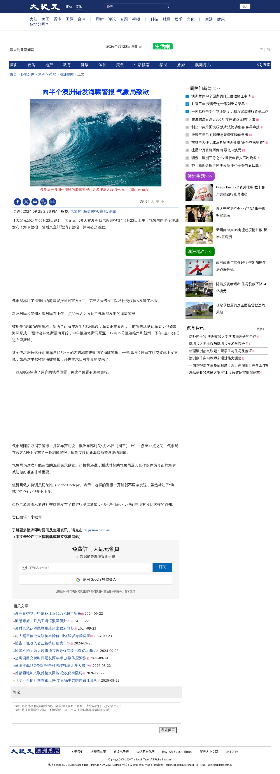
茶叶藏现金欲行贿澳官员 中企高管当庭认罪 (225, 165)
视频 (136, 19)
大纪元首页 (99, 751)
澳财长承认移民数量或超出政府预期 (44, 628)
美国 (45, 19)
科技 (154, 19)
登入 (245, 6)
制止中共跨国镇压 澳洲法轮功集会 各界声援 (226, 127)
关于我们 (77, 751)
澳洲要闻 (67, 74)
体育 (102, 64)
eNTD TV (232, 751)
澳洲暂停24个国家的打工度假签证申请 (221, 96)
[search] (138, 7)
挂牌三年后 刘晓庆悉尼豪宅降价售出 (220, 135)
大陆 (33, 19)
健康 (221, 19)
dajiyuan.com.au (97, 530)
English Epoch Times (177, 751)
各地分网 (37, 24)
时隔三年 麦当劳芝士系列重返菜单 (218, 104)
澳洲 (41, 74)
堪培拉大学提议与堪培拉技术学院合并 (218, 344)
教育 (67, 64)
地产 (49, 64)
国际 (70, 19)
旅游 (181, 64)
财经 (166, 19)
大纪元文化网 (146, 751)
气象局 (75, 211)
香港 (57, 19)
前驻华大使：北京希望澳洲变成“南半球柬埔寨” (228, 142)
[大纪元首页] (45, 6)
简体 (78, 6)
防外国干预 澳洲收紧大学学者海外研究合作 (222, 336)
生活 (209, 19)
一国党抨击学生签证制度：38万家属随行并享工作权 (232, 111)
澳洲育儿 (203, 64)
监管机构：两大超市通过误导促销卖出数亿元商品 (56, 651)
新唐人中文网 (209, 751)
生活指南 (142, 64)
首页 (14, 64)
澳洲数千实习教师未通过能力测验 (215, 358)
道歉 (103, 211)
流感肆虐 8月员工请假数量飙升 (41, 621)
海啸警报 (90, 211)
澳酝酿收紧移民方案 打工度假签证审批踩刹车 (224, 372)
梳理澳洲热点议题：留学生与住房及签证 (220, 351)
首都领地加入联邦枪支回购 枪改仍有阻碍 (49, 673)
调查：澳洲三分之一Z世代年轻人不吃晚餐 (224, 158)
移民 (163, 64)
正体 (69, 6)
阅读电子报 (122, 751)
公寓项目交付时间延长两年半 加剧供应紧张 (50, 658)
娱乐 (178, 19)
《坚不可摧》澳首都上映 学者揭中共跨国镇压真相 (56, 680)
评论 (112, 19)
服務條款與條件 (113, 591)
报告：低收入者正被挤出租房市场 (43, 643)
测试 (112, 211)
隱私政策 (130, 591)
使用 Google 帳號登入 (99, 579)
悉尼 (52, 74)
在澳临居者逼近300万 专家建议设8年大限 (223, 119)
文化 (190, 19)
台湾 (82, 19)
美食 (120, 64)
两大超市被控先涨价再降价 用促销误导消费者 (52, 636)
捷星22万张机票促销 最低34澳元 (216, 150)
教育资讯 (226, 328)
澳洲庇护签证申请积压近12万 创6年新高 (48, 613)
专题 (124, 19)
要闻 (32, 64)
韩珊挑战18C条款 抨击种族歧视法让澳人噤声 (52, 665)
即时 (100, 19)
